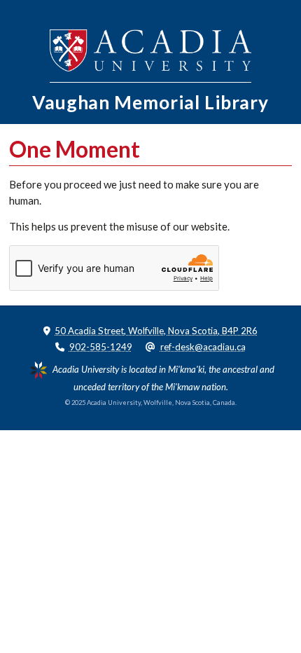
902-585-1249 (100, 346)
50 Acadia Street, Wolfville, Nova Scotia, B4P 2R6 (156, 330)
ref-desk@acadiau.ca (203, 346)
